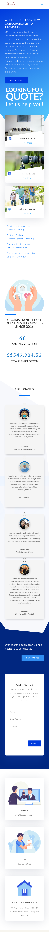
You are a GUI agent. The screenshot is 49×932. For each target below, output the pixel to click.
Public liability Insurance (18, 226)
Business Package (15, 235)
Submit (34, 743)
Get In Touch (16, 80)
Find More (27, 143)
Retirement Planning (17, 248)
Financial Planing (15, 230)
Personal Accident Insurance (20, 244)
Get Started (33, 658)
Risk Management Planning (20, 239)
